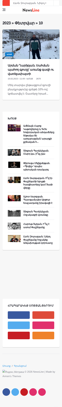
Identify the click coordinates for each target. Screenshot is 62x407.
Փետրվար (25, 23)
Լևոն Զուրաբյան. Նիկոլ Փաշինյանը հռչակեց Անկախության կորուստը (38, 239)
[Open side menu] (3, 9)
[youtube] (19, 335)
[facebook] (19, 315)
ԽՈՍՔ (12, 118)
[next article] (51, 3)
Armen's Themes (11, 376)
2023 (6, 23)
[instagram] (43, 325)
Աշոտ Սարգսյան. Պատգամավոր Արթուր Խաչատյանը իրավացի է (37, 199)
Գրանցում (20, 366)
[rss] (43, 335)
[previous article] (57, 3)
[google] (43, 315)
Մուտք (6, 366)
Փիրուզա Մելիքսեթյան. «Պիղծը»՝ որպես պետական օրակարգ (36, 166)
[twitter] (19, 325)
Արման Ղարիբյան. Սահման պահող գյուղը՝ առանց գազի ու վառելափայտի (31, 69)
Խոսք (9, 54)
